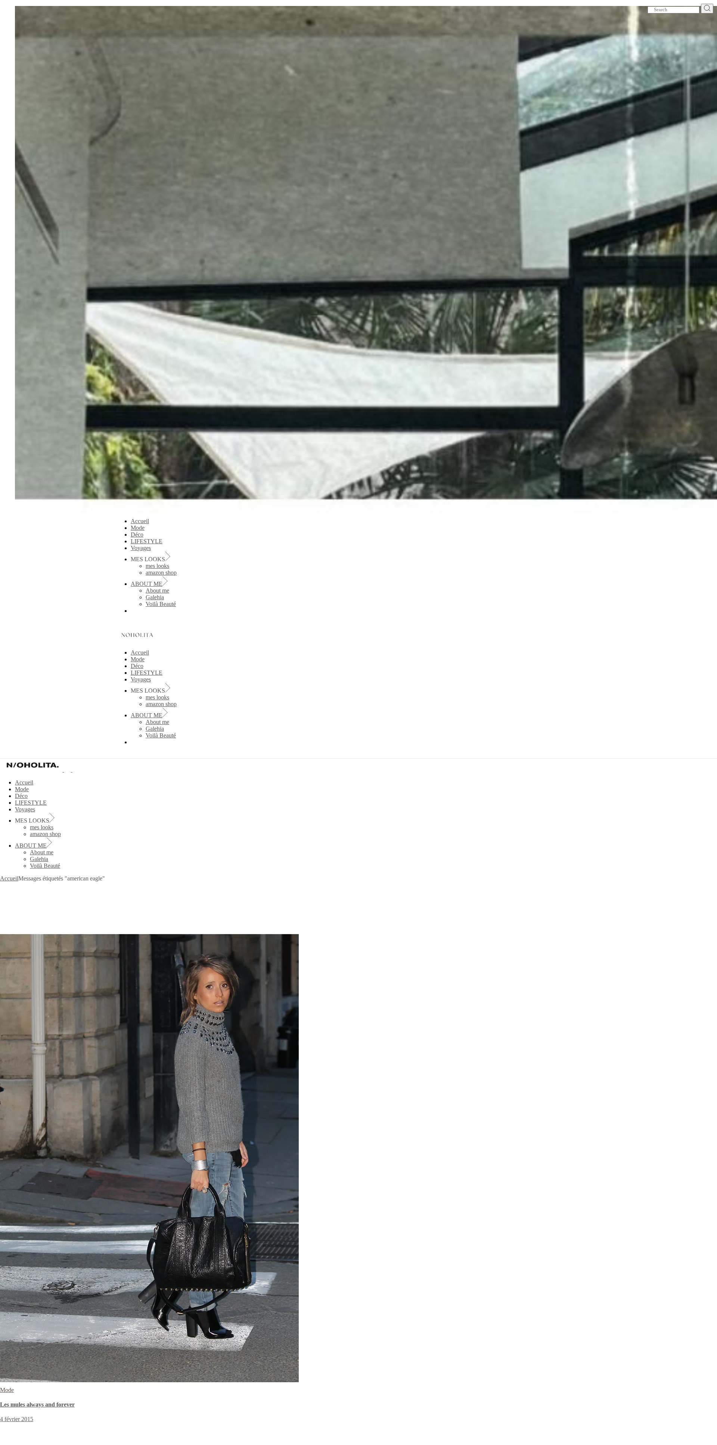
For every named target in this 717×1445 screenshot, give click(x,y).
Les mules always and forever (37, 1404)
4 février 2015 (16, 1419)
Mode (7, 1390)
